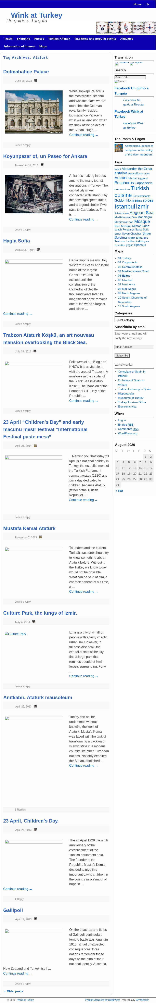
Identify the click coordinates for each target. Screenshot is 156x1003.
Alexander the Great (137, 169)
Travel (8, 38)
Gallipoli (13, 910)
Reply (19, 899)
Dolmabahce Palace (26, 71)
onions (126, 189)
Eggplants (143, 178)
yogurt (129, 245)
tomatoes (142, 237)
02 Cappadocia (128, 262)
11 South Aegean (129, 306)
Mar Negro (145, 217)
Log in (122, 420)
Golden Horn (124, 200)
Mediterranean (124, 222)
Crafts (147, 173)
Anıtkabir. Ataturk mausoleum (37, 697)
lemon (126, 213)
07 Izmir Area (126, 284)
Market (132, 178)
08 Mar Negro (127, 288)
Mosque (142, 221)
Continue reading (83, 219)
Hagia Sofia (16, 240)
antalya (121, 173)
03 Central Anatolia (130, 266)
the (147, 241)
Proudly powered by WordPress (102, 1000)
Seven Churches (132, 233)
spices (148, 200)
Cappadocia (144, 183)
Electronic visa (127, 406)
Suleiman (122, 237)
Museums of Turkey (130, 397)
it (120, 169)
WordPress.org (127, 433)
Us (147, 4)
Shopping (23, 38)
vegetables (120, 245)
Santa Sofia (142, 229)
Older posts (13, 991)
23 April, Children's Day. (31, 821)
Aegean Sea (142, 212)
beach (118, 229)
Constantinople (141, 196)
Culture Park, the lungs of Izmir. (40, 613)
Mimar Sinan (140, 226)
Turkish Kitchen (59, 38)
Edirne (138, 200)
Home (138, 4)
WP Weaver (142, 1000)
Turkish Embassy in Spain (134, 389)
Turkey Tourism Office (132, 402)
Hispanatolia (126, 393)
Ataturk (121, 178)
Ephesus (140, 245)
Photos (39, 38)
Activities (126, 38)
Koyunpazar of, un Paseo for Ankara (45, 156)
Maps (43, 46)
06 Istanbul (125, 280)
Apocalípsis (135, 173)
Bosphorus (124, 182)
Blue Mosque (123, 226)
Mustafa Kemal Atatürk (29, 528)
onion (118, 189)
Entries (125, 424)
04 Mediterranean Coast (133, 271)
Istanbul (125, 206)
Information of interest (19, 46)
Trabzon (120, 241)
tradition (130, 241)
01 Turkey (124, 258)
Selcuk (118, 234)
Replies (20, 809)
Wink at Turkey (36, 15)
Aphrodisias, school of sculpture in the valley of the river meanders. (139, 150)
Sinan (146, 233)
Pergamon (128, 229)
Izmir (142, 206)
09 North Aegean (129, 293)
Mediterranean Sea (126, 217)
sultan (132, 238)
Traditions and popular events (95, 38)
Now (117, 169)
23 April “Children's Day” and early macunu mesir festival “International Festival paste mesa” (45, 429)
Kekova (118, 213)
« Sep (119, 490)
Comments (128, 428)
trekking (140, 241)
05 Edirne (124, 275)
